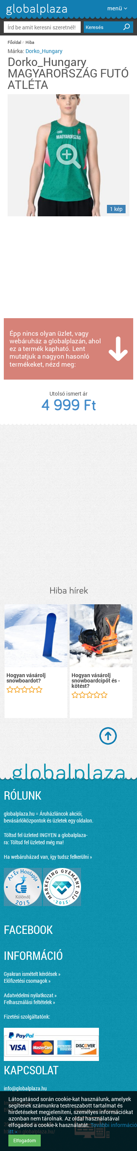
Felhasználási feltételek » (29, 1002)
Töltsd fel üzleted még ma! (37, 842)
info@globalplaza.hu (25, 1088)
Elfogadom (24, 1140)
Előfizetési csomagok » (27, 980)
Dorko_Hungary (43, 51)
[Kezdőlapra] (35, 15)
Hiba (29, 42)
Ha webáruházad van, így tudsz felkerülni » (48, 856)
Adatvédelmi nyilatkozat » (30, 995)
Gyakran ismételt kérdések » (32, 973)
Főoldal (14, 42)
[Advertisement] (68, 505)
